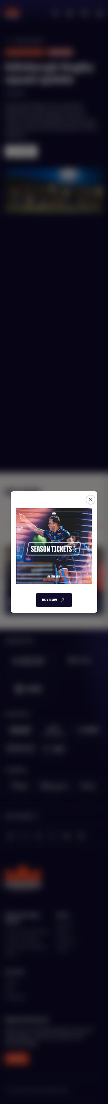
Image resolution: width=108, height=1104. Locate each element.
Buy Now (49, 599)
